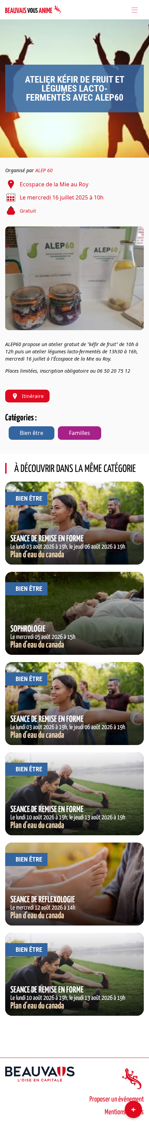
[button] (74, 278)
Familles (79, 433)
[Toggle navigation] (134, 9)
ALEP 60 (44, 170)
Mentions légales (124, 1112)
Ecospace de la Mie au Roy (54, 184)
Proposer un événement (116, 1099)
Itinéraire (33, 396)
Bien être (31, 433)
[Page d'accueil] (33, 9)
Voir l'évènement (74, 485)
